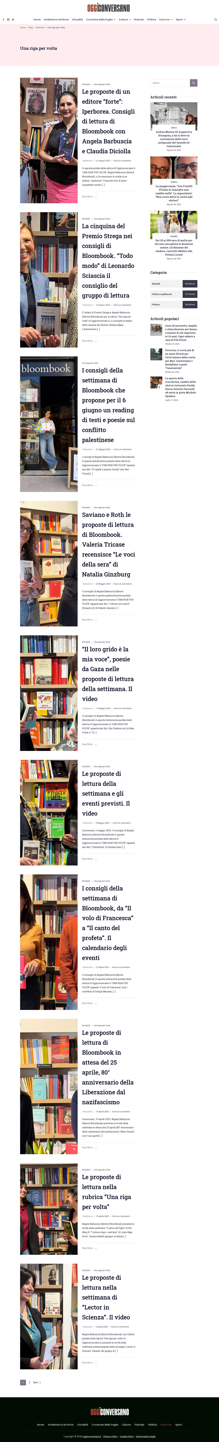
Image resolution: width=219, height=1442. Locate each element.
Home (37, 19)
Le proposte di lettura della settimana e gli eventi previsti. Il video (106, 793)
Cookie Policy (127, 1436)
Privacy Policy (111, 1436)
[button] (6, 1436)
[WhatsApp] (49, 140)
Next (35, 1382)
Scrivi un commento (122, 161)
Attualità (77, 19)
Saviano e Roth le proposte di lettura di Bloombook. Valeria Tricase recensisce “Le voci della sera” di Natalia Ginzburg (108, 544)
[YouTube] (13, 19)
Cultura (123, 19)
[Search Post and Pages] (216, 19)
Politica (151, 19)
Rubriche (164, 19)
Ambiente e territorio (56, 19)
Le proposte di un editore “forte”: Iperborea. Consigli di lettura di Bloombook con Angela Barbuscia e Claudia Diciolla (108, 121)
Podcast (139, 19)
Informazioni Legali (145, 1436)
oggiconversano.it (92, 1436)
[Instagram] (8, 19)
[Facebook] (3, 19)
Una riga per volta (102, 84)
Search (193, 83)
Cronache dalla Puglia (99, 19)
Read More (87, 196)
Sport (179, 19)
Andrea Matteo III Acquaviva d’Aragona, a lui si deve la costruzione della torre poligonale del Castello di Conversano (174, 139)
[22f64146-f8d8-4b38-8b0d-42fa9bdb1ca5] (49, 1316)
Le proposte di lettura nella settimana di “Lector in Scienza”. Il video (106, 1297)
